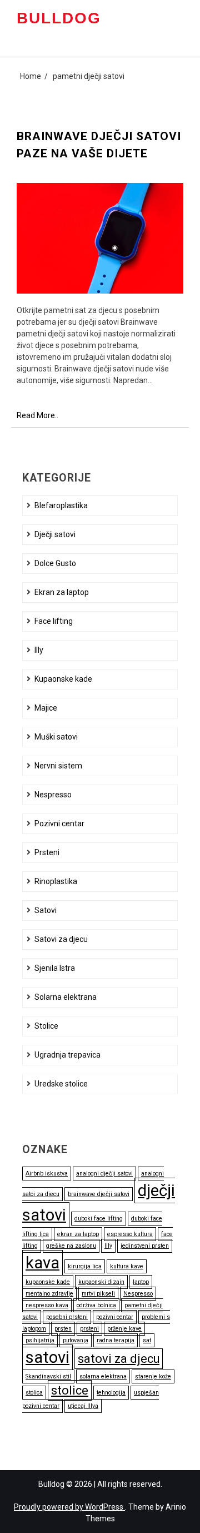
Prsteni (46, 852)
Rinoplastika (55, 881)
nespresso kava (47, 1305)
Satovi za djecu (61, 939)
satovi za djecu (118, 1359)
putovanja (75, 1340)
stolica (34, 1392)
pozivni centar (114, 1317)
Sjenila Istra (54, 968)
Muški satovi (56, 736)
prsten (63, 1328)
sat (147, 1340)
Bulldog (59, 18)
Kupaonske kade (63, 678)
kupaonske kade (48, 1282)
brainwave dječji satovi (98, 1194)
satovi (47, 1357)
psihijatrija (40, 1340)
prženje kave (124, 1328)
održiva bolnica (96, 1305)
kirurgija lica (85, 1266)
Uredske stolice (61, 1083)
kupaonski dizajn (101, 1282)
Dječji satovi (55, 534)
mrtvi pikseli (98, 1293)
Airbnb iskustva (47, 1173)
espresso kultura (130, 1234)
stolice (69, 1390)
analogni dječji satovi (104, 1173)
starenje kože (153, 1376)
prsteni (89, 1328)
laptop (141, 1282)
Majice (45, 707)
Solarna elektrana (65, 997)
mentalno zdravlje (49, 1293)
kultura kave (126, 1266)
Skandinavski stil (48, 1376)
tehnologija (111, 1392)
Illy (38, 650)
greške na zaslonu (71, 1245)
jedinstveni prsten (145, 1245)
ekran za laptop (78, 1234)
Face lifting (53, 621)
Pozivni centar (59, 823)
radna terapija (115, 1340)
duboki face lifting (98, 1218)
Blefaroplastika (61, 505)
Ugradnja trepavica (67, 1054)
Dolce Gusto (55, 563)
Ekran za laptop (61, 592)
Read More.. (37, 415)
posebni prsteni (67, 1317)
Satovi (45, 910)
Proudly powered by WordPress (69, 1506)
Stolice (46, 1025)
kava (42, 1262)
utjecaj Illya (83, 1406)
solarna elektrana (103, 1376)
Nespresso (53, 794)
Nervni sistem (58, 765)
